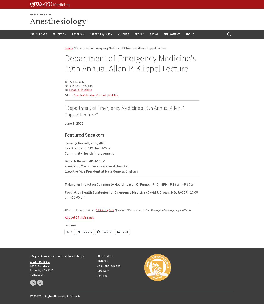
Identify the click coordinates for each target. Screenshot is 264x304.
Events (69, 48)
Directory (103, 270)
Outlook (101, 95)
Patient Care (38, 34)
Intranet (102, 260)
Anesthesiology (58, 21)
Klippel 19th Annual (79, 217)
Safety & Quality (101, 34)
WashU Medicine (40, 262)
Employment (172, 34)
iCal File (113, 95)
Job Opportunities (108, 265)
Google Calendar (84, 95)
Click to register (105, 210)
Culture (123, 34)
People (139, 34)
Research (78, 34)
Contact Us (37, 274)
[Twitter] (40, 283)
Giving (154, 34)
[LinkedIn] (33, 283)
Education (59, 34)
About (190, 34)
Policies (102, 275)
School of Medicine (80, 90)
